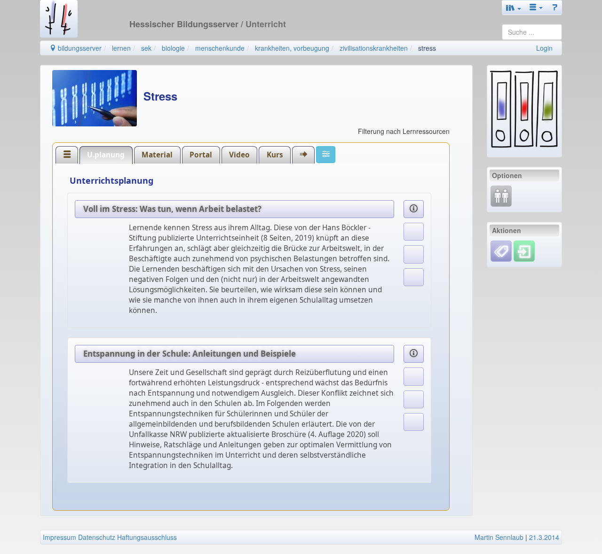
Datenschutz (96, 537)
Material (157, 155)
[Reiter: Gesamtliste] (67, 155)
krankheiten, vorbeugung (292, 48)
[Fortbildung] (501, 195)
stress (427, 48)
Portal (201, 155)
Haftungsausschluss (147, 537)
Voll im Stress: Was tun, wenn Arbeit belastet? (172, 208)
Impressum (59, 537)
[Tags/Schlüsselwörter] (501, 251)
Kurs (275, 155)
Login (544, 48)
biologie (173, 48)
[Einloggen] (524, 250)
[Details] (414, 209)
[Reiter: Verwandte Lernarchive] (303, 155)
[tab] (66, 154)
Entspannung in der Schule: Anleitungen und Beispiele (189, 353)
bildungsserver (79, 48)
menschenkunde (220, 48)
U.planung (106, 155)
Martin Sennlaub (499, 537)
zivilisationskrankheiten (374, 48)
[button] (513, 7)
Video (239, 155)
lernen (121, 48)
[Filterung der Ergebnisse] (325, 154)
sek (146, 48)
